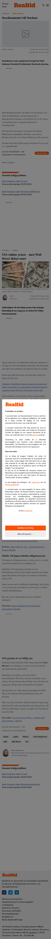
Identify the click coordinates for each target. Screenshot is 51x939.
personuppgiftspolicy (12, 485)
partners (35, 435)
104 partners (28, 511)
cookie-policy (35, 482)
